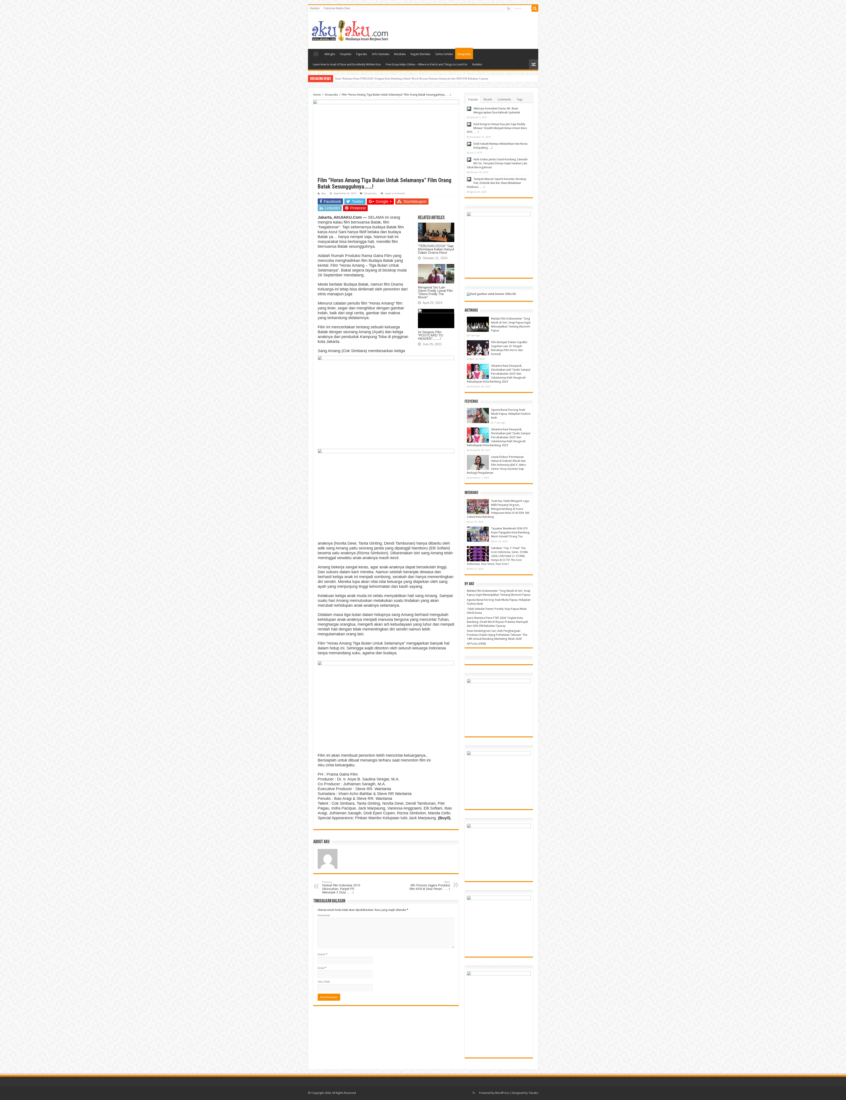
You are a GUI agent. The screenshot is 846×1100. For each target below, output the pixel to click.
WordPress (502, 1092)
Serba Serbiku (444, 54)
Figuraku (361, 54)
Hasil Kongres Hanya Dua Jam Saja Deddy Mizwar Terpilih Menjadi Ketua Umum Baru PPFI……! (497, 128)
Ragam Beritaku (420, 54)
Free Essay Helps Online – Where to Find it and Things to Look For (427, 64)
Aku (323, 193)
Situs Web (324, 981)
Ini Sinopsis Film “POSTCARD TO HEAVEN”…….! (430, 335)
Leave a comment (395, 193)
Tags (520, 99)
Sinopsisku (464, 54)
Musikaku (400, 54)
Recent (488, 99)
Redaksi (314, 8)
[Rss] (508, 8)
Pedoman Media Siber (337, 8)
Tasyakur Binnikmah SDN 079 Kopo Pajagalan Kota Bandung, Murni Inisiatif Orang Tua (510, 532)
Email (322, 968)
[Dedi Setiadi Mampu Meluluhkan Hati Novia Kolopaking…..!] (469, 144)
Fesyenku (345, 54)
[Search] (535, 8)
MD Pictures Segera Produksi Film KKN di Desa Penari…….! (429, 886)
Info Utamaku (380, 54)
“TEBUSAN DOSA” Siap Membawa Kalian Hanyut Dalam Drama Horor (436, 249)
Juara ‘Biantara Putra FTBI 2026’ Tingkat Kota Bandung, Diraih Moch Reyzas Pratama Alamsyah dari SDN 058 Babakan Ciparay (497, 621)
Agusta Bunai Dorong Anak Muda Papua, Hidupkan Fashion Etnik (511, 413)
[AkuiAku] (349, 29)
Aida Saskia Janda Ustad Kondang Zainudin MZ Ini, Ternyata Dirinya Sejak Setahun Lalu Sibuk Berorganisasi (497, 163)
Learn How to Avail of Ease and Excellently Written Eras (347, 64)
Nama (322, 954)
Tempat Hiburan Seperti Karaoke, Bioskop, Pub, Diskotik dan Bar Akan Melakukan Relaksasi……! (497, 183)
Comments (504, 99)
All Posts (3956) (476, 643)
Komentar (324, 915)
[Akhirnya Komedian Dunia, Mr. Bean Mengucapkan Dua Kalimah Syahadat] (469, 109)
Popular (473, 99)
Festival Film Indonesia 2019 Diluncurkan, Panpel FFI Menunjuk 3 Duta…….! (341, 887)
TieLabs (533, 1092)
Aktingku (329, 54)
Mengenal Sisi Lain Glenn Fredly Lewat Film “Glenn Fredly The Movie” (435, 292)
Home (316, 53)
